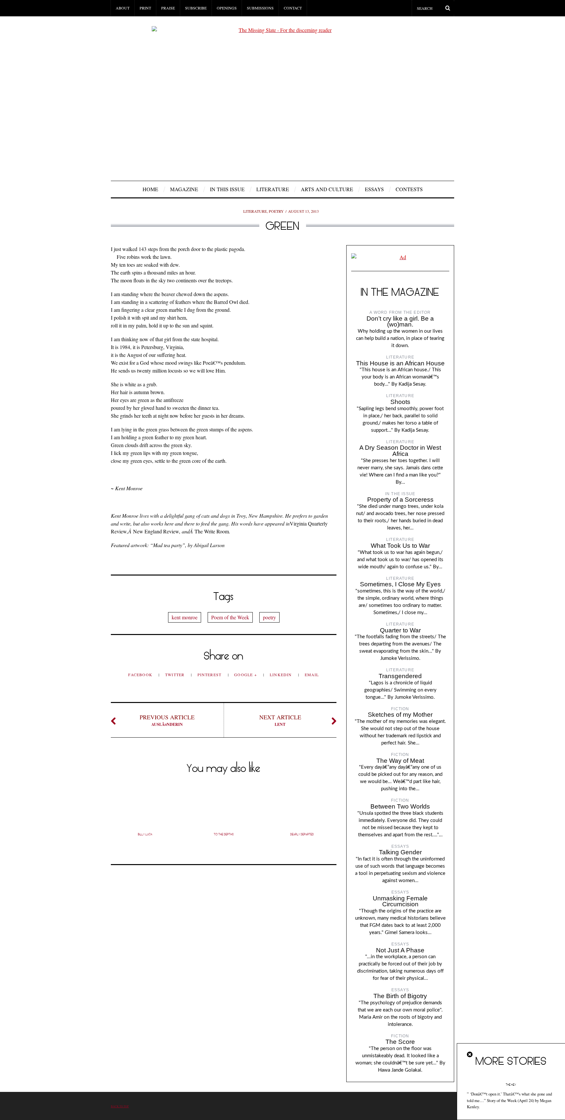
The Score (400, 1041)
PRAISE (168, 7)
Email (312, 674)
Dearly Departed (302, 834)
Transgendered (400, 676)
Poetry (276, 211)
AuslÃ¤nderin (167, 720)
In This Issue (227, 189)
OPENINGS (227, 7)
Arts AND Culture (327, 189)
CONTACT (293, 7)
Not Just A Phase (400, 950)
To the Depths (224, 834)
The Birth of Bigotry (400, 996)
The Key (511, 1085)
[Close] (470, 1054)
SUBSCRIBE (196, 7)
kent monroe (184, 617)
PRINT (145, 7)
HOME (150, 189)
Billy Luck (145, 834)
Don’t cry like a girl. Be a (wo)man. (400, 321)
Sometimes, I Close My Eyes (400, 584)
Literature (272, 189)
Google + (246, 674)
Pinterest (210, 674)
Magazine (184, 189)
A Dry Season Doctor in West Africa (400, 450)
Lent (280, 720)
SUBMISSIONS (260, 7)
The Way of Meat (400, 760)
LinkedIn (281, 674)
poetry (269, 617)
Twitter (175, 674)
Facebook (141, 674)
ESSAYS (374, 189)
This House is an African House (400, 363)
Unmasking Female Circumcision (400, 901)
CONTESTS (409, 189)
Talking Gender (400, 852)
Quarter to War (400, 630)
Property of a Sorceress (400, 499)
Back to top (120, 1106)
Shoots (400, 401)
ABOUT (122, 7)
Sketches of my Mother (400, 714)
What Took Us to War (400, 545)
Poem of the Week (230, 617)
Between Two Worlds (400, 806)
